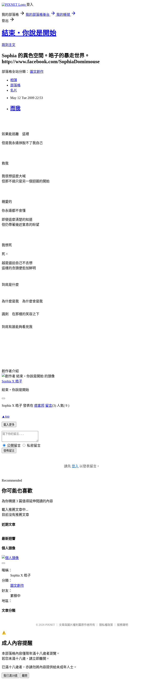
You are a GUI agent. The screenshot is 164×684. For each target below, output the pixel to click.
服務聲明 (122, 624)
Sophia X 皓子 (12, 381)
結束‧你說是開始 (29, 33)
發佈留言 (9, 450)
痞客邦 (39, 405)
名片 (13, 90)
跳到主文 (8, 45)
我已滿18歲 (10, 675)
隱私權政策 (106, 624)
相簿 (13, 80)
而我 (15, 108)
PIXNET (50, 624)
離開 (24, 675)
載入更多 (9, 424)
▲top (5, 416)
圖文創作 (37, 71)
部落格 (15, 85)
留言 (48, 405)
